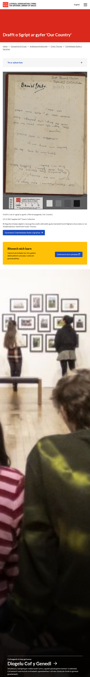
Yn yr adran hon (15, 62)
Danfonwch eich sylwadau (67, 254)
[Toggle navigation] (85, 4)
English (77, 5)
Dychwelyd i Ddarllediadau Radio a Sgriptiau (22, 232)
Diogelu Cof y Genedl (29, 663)
